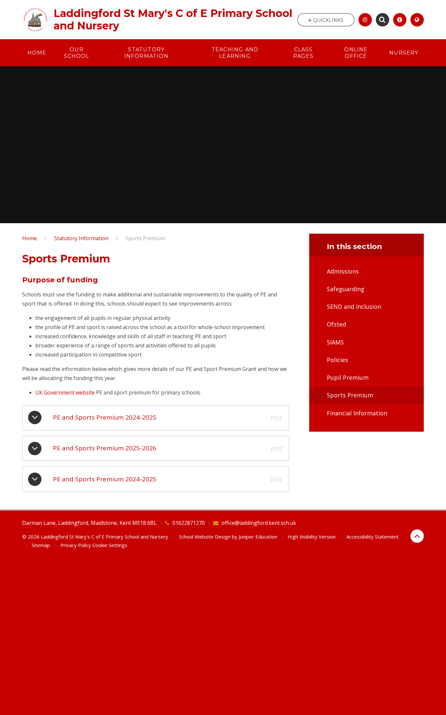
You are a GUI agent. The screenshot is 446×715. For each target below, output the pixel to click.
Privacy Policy (75, 545)
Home (29, 238)
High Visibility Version (312, 536)
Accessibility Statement (372, 536)
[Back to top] (417, 536)
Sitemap (41, 545)
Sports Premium (145, 238)
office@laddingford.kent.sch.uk (258, 522)
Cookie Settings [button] (109, 545)
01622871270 (188, 522)
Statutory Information (81, 238)
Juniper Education (258, 536)
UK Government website (65, 392)
